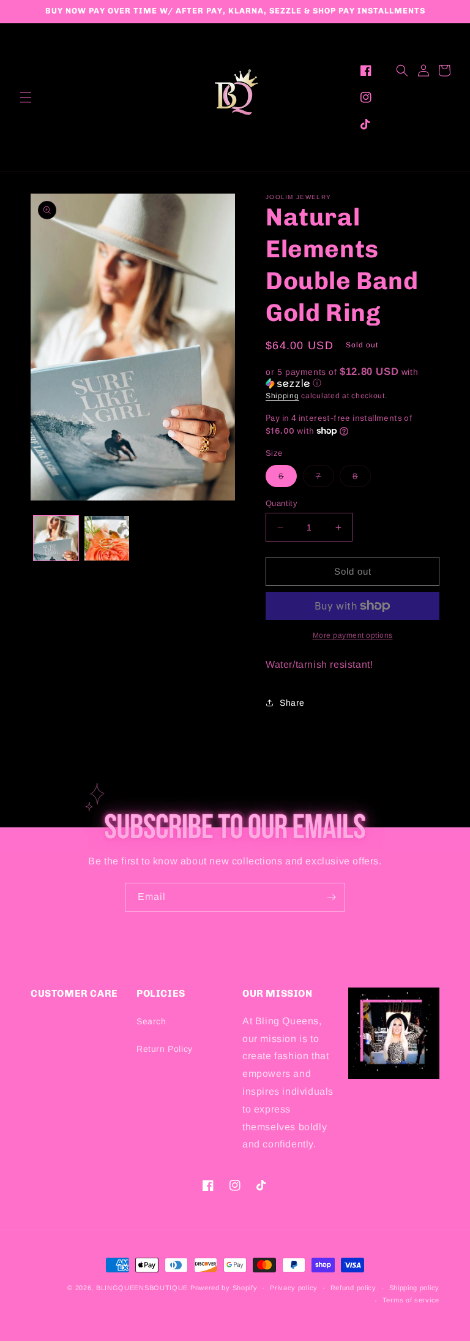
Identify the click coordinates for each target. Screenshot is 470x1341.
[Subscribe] (331, 897)
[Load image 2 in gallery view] (106, 538)
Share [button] (292, 703)
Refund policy (353, 1287)
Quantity (281, 503)
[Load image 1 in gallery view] (56, 538)
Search (151, 1021)
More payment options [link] (353, 635)
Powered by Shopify (224, 1287)
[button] (25, 97)
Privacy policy (294, 1287)
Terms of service (410, 1300)
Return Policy (164, 1049)
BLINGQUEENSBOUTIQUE (142, 1287)
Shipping (282, 395)
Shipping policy (414, 1287)
